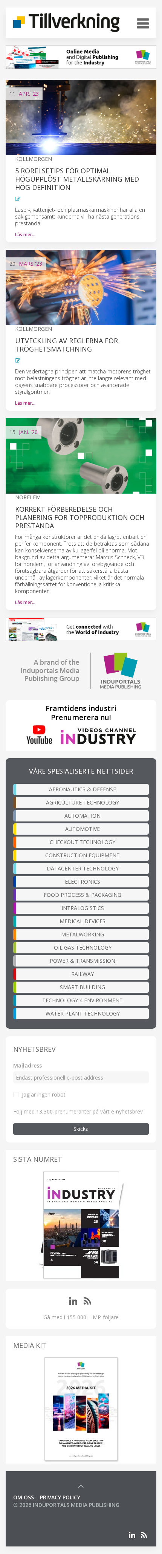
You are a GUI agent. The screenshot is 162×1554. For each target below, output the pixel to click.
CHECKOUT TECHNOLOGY (82, 842)
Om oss (23, 1497)
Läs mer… (25, 234)
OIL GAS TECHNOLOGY (83, 947)
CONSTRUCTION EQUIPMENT (82, 855)
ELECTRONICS (82, 881)
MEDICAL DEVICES (82, 921)
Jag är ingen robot (44, 1094)
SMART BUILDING (82, 987)
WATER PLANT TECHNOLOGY (83, 1013)
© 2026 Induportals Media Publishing (66, 1504)
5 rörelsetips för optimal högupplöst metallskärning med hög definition (77, 179)
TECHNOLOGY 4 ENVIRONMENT (82, 1000)
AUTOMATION (82, 815)
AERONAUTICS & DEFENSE (82, 789)
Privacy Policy (60, 1497)
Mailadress (27, 1065)
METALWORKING (82, 934)
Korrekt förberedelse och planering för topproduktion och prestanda (79, 517)
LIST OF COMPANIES (38, 1512)
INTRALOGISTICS (82, 908)
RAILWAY (82, 973)
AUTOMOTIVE (82, 828)
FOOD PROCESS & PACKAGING (82, 894)
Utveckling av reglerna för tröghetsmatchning (66, 344)
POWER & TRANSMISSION (82, 960)
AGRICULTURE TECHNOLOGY (82, 802)
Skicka (81, 1128)
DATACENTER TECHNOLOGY (83, 868)
